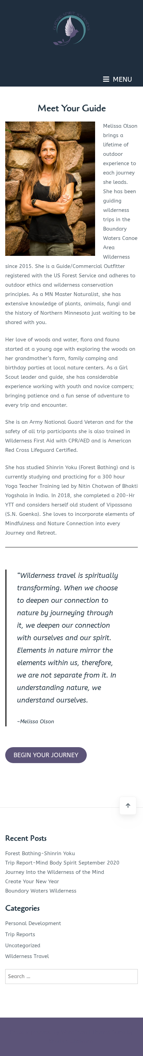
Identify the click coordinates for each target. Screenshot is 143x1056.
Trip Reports (20, 934)
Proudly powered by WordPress (49, 1032)
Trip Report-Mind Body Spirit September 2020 (62, 863)
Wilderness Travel (27, 956)
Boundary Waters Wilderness (40, 891)
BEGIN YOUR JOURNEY (46, 755)
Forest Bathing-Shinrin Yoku (40, 853)
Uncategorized (22, 945)
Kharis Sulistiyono (71, 1041)
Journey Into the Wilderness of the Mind (54, 872)
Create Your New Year (32, 881)
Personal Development (33, 923)
